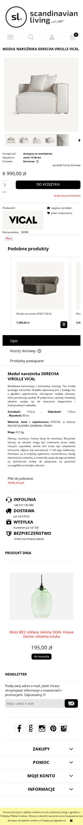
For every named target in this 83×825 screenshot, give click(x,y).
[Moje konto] (52, 37)
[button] (10, 37)
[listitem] (40, 293)
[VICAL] (23, 220)
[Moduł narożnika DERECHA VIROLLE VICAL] (11, 140)
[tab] (41, 341)
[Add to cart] (63, 324)
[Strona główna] (42, 17)
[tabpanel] (41, 428)
